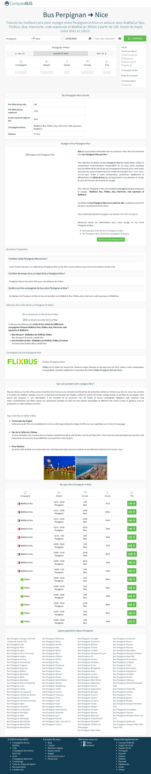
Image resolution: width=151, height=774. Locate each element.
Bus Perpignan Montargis (18, 718)
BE (130, 742)
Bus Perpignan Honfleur (123, 674)
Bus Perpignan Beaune (87, 712)
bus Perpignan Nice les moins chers (119, 162)
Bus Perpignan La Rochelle (18, 709)
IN (126, 745)
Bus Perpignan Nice (50, 647)
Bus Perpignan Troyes (87, 703)
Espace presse (54, 750)
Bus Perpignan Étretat (122, 700)
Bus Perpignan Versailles (53, 712)
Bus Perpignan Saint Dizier (89, 730)
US (129, 745)
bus (131, 171)
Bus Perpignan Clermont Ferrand (21, 700)
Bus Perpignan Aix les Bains (125, 659)
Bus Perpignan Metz (15, 715)
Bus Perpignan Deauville (123, 656)
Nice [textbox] (38, 38)
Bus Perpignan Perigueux (53, 665)
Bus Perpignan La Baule (123, 662)
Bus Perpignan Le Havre (88, 700)
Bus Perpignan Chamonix (89, 641)
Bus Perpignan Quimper (88, 677)
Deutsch (122, 753)
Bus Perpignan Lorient (87, 674)
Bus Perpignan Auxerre (88, 694)
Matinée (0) (128, 58)
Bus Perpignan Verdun (123, 677)
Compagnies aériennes (22, 758)
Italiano (122, 756)
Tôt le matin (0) (130, 55)
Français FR (123, 742)
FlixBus (45, 367)
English (122, 745)
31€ (130, 621)
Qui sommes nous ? (56, 756)
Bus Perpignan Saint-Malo (124, 650)
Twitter (88, 742)
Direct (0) (128, 85)
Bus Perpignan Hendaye (88, 662)
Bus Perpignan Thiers (122, 694)
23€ (130, 579)
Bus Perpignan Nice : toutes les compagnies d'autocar (105, 233)
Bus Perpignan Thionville (124, 689)
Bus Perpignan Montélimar (18, 727)
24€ (130, 528)
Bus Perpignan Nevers (122, 641)
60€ (130, 570)
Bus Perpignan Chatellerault (90, 718)
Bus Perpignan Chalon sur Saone (21, 694)
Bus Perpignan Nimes (51, 650)
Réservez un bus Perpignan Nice (111, 239)
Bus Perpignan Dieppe (87, 706)
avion (141, 171)
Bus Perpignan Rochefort (89, 721)
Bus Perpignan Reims (51, 671)
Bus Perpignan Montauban (18, 721)
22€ (130, 537)
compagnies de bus (125, 188)
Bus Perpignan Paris (15, 647)
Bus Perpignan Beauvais (88, 715)
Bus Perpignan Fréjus (122, 665)
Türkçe (121, 769)
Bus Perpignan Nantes (52, 644)
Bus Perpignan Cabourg (123, 680)
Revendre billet (19, 767)
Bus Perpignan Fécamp (123, 712)
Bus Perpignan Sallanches (89, 683)
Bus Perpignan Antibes (123, 691)
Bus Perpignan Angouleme (89, 689)
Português (123, 750)
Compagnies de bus (21, 742)
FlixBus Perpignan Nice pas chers (108, 370)
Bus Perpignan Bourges (88, 691)
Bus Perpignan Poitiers (52, 668)
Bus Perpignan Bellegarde (89, 668)
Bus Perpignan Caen (15, 686)
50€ (130, 545)
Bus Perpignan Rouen (51, 677)
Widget (51, 753)
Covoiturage (17, 761)
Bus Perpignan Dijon (16, 703)
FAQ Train (16, 753)
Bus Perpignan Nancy (51, 641)
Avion (14, 756)
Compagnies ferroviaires (23, 750)
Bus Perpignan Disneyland (124, 671)
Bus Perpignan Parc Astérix (124, 668)
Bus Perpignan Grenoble (17, 706)
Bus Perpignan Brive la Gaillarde (21, 683)
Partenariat (53, 758)
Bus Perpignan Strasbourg (53, 686)
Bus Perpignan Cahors (52, 724)
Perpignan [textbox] (11, 38)
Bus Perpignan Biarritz (52, 718)
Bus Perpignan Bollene (88, 644)
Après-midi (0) (130, 62)
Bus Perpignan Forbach (88, 709)
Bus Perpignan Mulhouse (53, 638)
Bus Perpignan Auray (87, 665)
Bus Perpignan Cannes (87, 647)
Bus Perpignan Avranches (124, 638)
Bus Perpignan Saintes (52, 683)
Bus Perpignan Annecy (17, 659)
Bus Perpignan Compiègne (124, 709)
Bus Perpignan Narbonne (124, 721)
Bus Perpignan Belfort (16, 671)
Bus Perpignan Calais (16, 689)
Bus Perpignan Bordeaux (17, 680)
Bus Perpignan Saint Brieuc (89, 680)
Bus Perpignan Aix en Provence (20, 653)
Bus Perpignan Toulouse (53, 694)
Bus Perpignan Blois (15, 677)
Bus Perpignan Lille (15, 644)
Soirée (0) (128, 65)
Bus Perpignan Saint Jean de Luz (56, 721)
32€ (130, 520)
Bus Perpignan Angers (16, 656)
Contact (51, 745)
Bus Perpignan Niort (51, 653)
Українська (124, 764)
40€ (130, 562)
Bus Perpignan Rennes (52, 674)
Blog (50, 742)
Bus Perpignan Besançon (18, 674)
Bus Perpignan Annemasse (18, 662)
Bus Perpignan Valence (52, 706)
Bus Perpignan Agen (15, 650)
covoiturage (83, 174)
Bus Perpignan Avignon (17, 665)
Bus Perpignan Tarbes (51, 689)
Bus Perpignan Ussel (51, 703)
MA (133, 742)
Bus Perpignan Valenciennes (54, 709)
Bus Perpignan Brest (86, 671)
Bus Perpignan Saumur (123, 644)
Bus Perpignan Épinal (122, 697)
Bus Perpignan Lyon (51, 715)
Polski (121, 767)
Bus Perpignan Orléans (52, 656)
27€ (130, 503)
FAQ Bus (15, 745)
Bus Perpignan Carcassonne (19, 691)
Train (14, 748)
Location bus (18, 769)
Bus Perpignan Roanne (123, 647)
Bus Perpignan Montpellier (18, 724)
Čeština (122, 758)
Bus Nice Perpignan (129, 214)
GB (132, 745)
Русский (122, 761)
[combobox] (19, 38)
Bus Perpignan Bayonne (17, 668)
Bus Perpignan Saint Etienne (54, 680)
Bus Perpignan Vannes (87, 686)
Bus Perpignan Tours (51, 697)
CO (130, 748)
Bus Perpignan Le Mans (88, 650)
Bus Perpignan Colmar (87, 697)
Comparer (136, 38)
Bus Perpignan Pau (50, 662)
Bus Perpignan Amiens (87, 659)
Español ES (124, 748)
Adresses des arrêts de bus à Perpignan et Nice (102, 230)
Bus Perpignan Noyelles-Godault (127, 653)
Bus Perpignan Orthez (51, 659)
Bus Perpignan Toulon (52, 691)
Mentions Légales (55, 748)
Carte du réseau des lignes (23, 764)
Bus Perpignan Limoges (88, 638)
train (136, 171)
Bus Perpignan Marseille (17, 712)
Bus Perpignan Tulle (51, 700)
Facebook (89, 745)
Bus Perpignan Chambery (18, 697)
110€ (130, 554)
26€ (130, 587)
